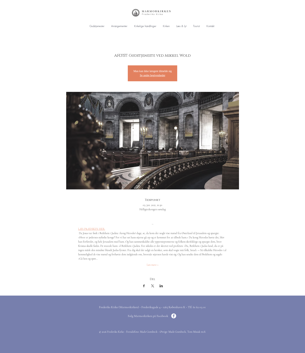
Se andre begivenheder (152, 75)
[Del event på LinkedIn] (161, 285)
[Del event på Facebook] (144, 285)
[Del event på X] (152, 285)
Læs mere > (153, 265)
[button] (145, 26)
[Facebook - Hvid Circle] (173, 315)
